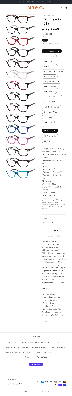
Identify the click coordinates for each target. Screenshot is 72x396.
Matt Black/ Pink (50, 87)
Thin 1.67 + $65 (49, 193)
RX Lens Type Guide (39, 347)
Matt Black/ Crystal (51, 107)
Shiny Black (48, 117)
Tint (43, 163)
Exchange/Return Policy (43, 342)
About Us (12, 342)
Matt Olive (48, 61)
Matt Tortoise (49, 92)
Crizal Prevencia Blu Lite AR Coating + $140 (54, 188)
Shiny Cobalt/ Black (51, 51)
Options (44, 178)
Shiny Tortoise (49, 76)
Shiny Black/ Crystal (52, 97)
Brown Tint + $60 (50, 169)
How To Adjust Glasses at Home (48, 352)
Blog (63, 352)
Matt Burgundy (49, 66)
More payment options (54, 236)
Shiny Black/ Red (50, 112)
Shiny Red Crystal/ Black (53, 71)
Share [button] (45, 322)
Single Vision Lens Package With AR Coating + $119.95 (53, 150)
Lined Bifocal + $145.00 (52, 160)
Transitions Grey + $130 (52, 172)
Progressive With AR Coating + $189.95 (54, 155)
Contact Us (22, 342)
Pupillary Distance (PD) (57, 347)
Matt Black (48, 122)
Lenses (43, 146)
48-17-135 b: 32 (50, 136)
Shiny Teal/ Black (50, 102)
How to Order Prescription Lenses (18, 347)
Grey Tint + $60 (49, 166)
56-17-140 (48, 141)
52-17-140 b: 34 (50, 131)
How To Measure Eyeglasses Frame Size (20, 352)
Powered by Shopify (43, 392)
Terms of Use (42, 357)
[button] (4, 7)
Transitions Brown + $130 (53, 175)
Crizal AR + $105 (49, 184)
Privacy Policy (30, 357)
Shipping (44, 43)
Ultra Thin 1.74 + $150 (51, 195)
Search (30, 342)
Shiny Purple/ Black (51, 82)
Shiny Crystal (49, 56)
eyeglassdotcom (32, 392)
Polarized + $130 (49, 181)
